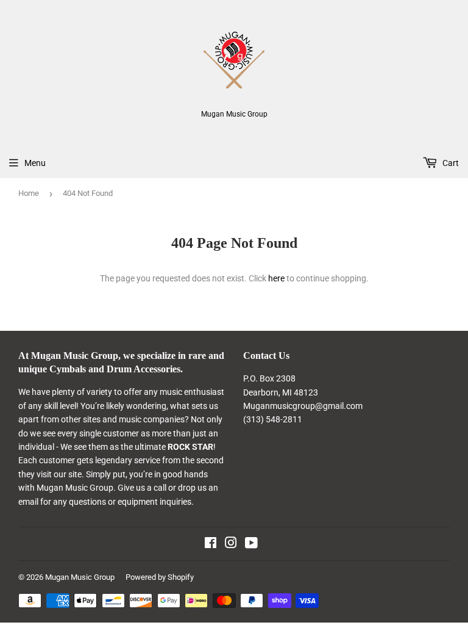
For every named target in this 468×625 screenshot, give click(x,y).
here (276, 278)
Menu (35, 163)
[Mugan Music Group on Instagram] (231, 544)
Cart (450, 163)
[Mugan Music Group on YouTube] (251, 544)
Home (28, 193)
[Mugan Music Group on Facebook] (210, 544)
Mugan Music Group (80, 577)
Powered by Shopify (160, 577)
